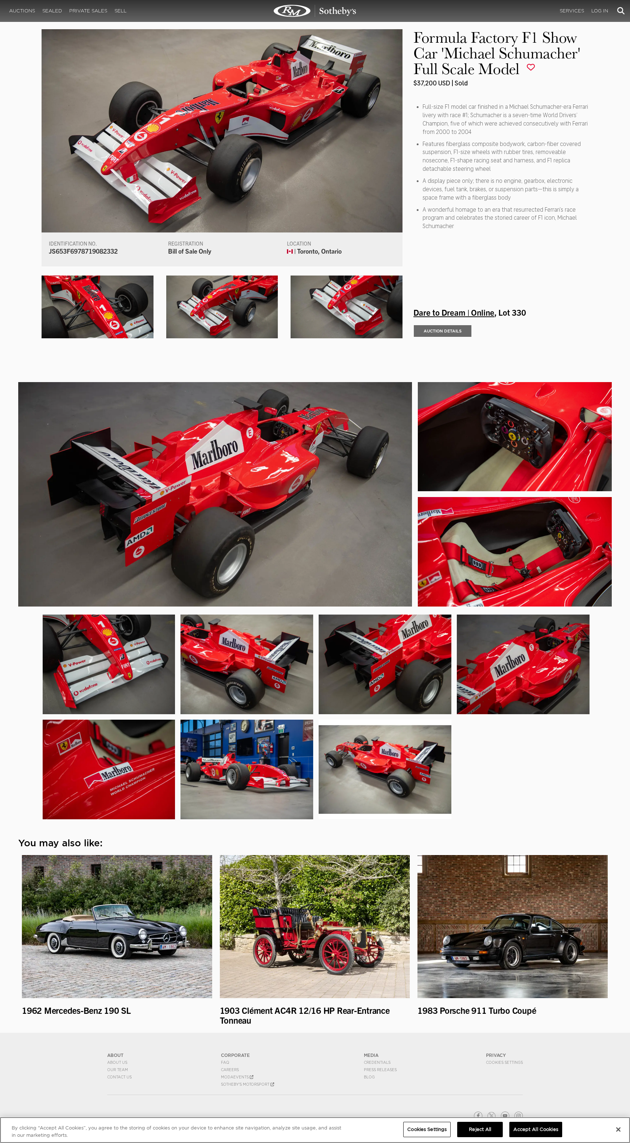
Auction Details (443, 331)
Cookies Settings (504, 1062)
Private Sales (88, 11)
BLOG (369, 1077)
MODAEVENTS (235, 1077)
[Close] (618, 1129)
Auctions (22, 11)
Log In (599, 11)
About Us (117, 1062)
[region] (315, 1130)
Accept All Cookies (535, 1129)
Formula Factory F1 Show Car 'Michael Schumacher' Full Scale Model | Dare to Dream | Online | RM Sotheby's (315, 11)
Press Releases (380, 1069)
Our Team (117, 1069)
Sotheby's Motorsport (246, 1084)
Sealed (52, 11)
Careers (230, 1069)
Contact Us (119, 1077)
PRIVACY (496, 1055)
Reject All (480, 1129)
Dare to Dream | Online (453, 312)
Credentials (377, 1062)
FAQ (225, 1062)
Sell (120, 11)
